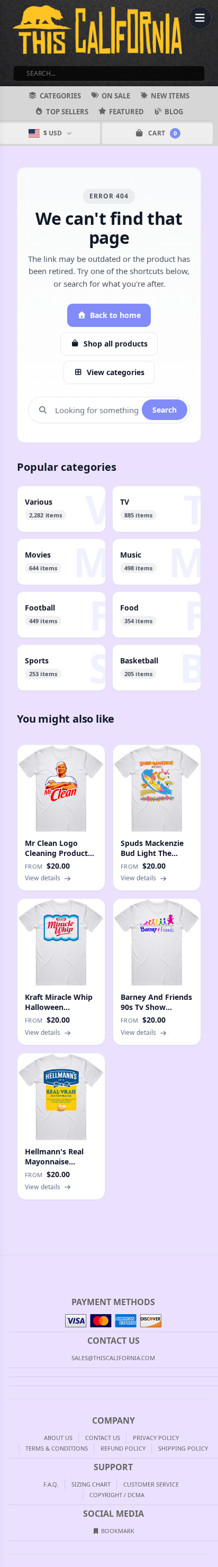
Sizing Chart (91, 1484)
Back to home (115, 315)
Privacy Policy (156, 1438)
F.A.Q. (51, 1484)
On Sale (116, 96)
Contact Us (102, 1438)
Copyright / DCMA (116, 1495)
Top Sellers (67, 111)
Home (7, 1263)
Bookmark (116, 1531)
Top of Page (210, 1263)
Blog (174, 111)
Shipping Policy (183, 1448)
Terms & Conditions (56, 1448)
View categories (115, 372)
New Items (170, 96)
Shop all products (116, 344)
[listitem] (61, 509)
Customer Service (151, 1484)
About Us (58, 1438)
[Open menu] (200, 18)
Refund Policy (123, 1448)
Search (164, 410)
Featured (126, 111)
